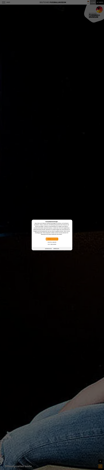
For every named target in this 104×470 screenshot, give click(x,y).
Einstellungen (52, 242)
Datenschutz (48, 248)
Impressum (56, 248)
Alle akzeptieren (52, 239)
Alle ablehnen (52, 244)
